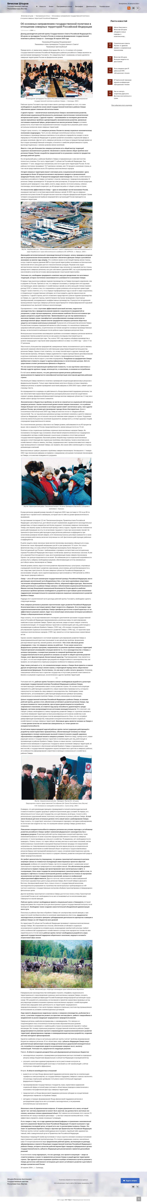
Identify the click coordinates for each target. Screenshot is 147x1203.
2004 (31, 30)
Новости (43, 6)
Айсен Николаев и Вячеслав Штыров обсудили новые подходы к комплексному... (120, 32)
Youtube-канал (105, 6)
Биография (79, 6)
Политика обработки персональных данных (73, 1180)
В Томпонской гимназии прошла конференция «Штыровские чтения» (122, 82)
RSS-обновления (59, 1183)
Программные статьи (64, 6)
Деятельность (91, 6)
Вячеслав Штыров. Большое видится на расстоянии (121, 59)
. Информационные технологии (77, 1200)
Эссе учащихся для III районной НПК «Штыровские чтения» (122, 71)
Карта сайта (70, 1183)
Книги (51, 6)
